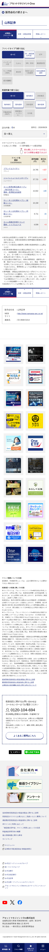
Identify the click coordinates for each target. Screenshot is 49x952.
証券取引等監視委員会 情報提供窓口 (18, 849)
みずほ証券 (9, 878)
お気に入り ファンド (30, 949)
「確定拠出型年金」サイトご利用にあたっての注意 (21, 828)
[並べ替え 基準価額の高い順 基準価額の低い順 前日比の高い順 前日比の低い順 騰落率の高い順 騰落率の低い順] (24, 133)
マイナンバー (10, 845)
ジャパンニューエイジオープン (16, 178)
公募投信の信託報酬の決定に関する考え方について (19, 685)
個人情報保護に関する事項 (12, 835)
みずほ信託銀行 (10, 875)
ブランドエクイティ (11, 169)
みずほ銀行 (9, 871)
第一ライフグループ (12, 867)
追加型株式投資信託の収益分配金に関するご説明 (18, 679)
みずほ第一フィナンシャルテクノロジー (19, 882)
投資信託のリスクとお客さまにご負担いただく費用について (24, 816)
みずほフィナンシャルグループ (16, 863)
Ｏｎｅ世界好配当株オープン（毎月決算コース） (15, 189)
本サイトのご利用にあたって (13, 824)
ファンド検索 (18, 949)
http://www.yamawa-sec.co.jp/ (30, 313)
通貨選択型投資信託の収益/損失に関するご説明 (18, 682)
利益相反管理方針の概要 (11, 832)
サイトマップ (7, 839)
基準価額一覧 (6, 949)
